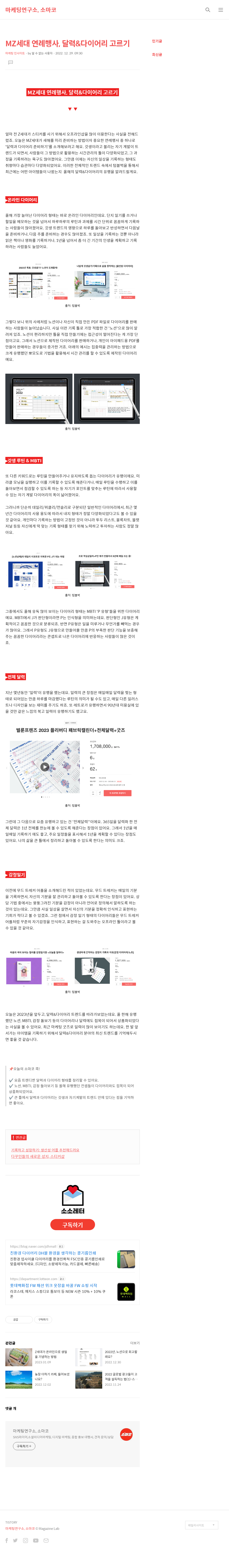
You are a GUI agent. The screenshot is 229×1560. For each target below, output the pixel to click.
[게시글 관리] (28, 1319)
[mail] (46, 1541)
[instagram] (25, 1541)
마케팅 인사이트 (15, 53)
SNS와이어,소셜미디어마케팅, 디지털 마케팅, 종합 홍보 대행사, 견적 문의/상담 (63, 1436)
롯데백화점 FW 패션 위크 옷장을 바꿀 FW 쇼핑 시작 (53, 1285)
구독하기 (72, 1225)
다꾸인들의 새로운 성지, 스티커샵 (38, 1156)
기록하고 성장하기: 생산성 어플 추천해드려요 (45, 1150)
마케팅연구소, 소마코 (30, 9)
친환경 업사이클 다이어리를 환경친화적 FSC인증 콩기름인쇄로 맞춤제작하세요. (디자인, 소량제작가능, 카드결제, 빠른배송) (57, 1261)
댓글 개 (10, 1408)
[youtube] (35, 1541)
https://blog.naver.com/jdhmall (33, 1246)
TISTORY (11, 1522)
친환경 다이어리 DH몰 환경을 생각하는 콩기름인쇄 (53, 1253)
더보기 (135, 1342)
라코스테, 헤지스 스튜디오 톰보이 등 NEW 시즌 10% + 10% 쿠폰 (58, 1294)
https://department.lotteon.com (33, 1279)
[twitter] (15, 1541)
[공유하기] (22, 1319)
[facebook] (6, 1541)
